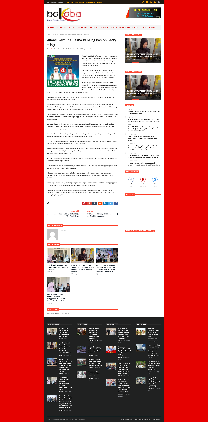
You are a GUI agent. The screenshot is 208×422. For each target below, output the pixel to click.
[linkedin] (105, 203)
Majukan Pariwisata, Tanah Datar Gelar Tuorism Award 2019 (154, 332)
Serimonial (90, 2)
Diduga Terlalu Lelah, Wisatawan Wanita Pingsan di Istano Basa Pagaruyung (154, 382)
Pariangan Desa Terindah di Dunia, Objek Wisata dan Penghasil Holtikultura (154, 365)
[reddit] (100, 203)
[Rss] (155, 2)
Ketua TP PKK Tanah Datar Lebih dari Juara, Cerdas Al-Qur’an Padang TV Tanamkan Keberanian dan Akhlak (65, 365)
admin (50, 49)
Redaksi (100, 2)
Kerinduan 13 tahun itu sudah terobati (94, 374)
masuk (56, 313)
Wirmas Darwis (93, 341)
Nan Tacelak (79, 2)
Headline (55, 34)
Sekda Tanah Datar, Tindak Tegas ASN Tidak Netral (66, 213)
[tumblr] (94, 203)
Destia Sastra (122, 394)
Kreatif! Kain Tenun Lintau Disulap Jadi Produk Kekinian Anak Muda (57, 267)
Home (48, 34)
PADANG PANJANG (82, 49)
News (74, 49)
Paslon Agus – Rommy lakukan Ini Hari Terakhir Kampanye (99, 213)
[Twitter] (143, 2)
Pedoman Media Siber (142, 419)
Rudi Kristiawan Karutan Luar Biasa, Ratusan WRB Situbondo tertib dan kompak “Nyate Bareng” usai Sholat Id (124, 385)
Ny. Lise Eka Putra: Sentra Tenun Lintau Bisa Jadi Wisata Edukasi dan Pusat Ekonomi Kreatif (142, 55)
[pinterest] (84, 203)
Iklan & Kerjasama (126, 419)
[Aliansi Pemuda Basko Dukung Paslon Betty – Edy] (63, 71)
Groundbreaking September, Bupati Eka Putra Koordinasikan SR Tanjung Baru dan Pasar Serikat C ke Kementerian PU (65, 401)
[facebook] (116, 203)
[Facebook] (139, 2)
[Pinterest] (147, 2)
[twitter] (110, 203)
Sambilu (70, 2)
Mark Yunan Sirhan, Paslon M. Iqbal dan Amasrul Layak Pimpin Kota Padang (124, 351)
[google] (89, 203)
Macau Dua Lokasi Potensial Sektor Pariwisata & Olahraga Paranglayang (154, 349)
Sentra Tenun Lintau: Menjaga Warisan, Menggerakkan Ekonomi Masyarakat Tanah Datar (65, 383)
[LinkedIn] (151, 2)
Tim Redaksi (156, 419)
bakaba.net (67, 419)
